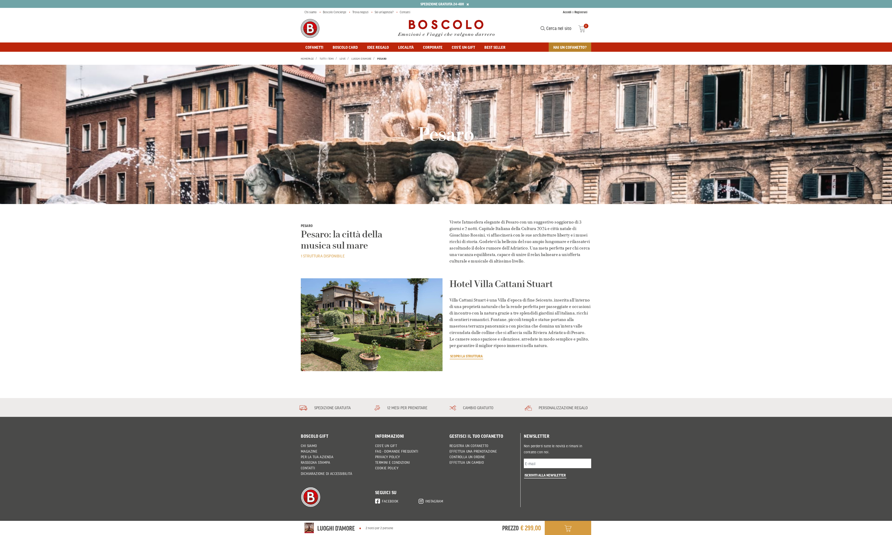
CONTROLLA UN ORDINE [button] (467, 457)
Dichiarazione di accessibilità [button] (326, 473)
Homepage (307, 58)
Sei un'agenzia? (384, 12)
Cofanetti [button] (314, 47)
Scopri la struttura (466, 356)
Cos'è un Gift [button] (386, 445)
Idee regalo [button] (378, 47)
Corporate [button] (433, 47)
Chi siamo (311, 12)
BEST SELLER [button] (494, 47)
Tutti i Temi (327, 58)
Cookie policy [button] (386, 468)
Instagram (434, 501)
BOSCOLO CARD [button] (345, 47)
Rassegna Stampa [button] (315, 462)
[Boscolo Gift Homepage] (310, 28)
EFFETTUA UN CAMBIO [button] (466, 462)
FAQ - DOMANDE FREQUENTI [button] (396, 451)
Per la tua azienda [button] (317, 457)
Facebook (390, 501)
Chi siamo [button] (309, 445)
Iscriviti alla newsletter (545, 475)
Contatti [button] (308, 468)
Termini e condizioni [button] (392, 462)
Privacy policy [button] (387, 457)
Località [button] (406, 47)
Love (343, 58)
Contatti (405, 12)
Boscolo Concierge (334, 12)
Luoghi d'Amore (361, 58)
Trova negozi (360, 12)
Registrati (580, 12)
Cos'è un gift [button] (463, 47)
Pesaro (382, 58)
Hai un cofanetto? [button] (570, 47)
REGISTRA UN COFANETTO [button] (468, 445)
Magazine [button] (309, 451)
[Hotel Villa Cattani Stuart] (372, 324)
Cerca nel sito (558, 28)
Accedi (567, 12)
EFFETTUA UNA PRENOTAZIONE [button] (473, 451)
